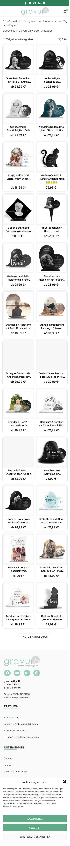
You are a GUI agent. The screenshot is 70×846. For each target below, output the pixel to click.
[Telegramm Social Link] (44, 3)
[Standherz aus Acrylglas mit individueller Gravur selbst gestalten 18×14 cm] (51, 452)
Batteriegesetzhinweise (16, 730)
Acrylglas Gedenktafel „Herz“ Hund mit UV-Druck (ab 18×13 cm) (51, 130)
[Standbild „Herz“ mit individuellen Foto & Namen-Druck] (51, 549)
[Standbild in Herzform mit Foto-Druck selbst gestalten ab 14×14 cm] (18, 306)
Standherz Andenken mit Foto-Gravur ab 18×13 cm (18, 82)
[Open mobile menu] (4, 11)
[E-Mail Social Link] (30, 3)
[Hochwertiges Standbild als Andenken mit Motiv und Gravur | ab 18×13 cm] (51, 59)
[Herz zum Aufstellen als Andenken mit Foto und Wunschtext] (51, 403)
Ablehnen (35, 827)
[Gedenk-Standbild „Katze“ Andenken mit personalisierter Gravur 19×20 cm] (51, 156)
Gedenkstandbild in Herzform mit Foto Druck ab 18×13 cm (18, 280)
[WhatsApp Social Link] (39, 3)
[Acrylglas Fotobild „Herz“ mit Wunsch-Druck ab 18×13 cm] (18, 156)
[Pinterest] (36, 673)
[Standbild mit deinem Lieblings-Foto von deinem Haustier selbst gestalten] (51, 306)
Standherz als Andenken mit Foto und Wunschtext (52, 280)
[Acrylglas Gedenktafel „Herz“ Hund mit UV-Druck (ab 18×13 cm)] (51, 108)
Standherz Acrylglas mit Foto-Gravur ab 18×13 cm (18, 522)
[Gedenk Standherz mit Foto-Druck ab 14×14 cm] (51, 354)
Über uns (8, 758)
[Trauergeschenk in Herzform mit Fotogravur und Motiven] (51, 209)
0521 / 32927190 (21, 694)
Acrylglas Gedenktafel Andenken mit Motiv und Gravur (18, 377)
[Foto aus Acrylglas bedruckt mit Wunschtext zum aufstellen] (18, 549)
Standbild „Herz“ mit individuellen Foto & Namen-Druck (51, 571)
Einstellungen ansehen (35, 836)
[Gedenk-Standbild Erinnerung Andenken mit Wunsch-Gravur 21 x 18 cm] (18, 209)
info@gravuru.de (20, 697)
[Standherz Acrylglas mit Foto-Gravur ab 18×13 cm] (18, 500)
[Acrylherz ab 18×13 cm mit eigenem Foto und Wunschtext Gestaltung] (18, 597)
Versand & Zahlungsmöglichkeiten (21, 723)
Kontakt (8, 765)
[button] (65, 782)
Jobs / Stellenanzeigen (15, 771)
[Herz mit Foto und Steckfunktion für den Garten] (18, 452)
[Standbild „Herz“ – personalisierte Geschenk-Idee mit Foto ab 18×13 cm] (18, 403)
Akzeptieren (35, 818)
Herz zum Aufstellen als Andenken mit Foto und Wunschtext (51, 425)
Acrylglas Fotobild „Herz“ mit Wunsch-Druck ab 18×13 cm (18, 179)
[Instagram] (27, 673)
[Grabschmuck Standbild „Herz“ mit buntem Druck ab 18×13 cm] (18, 108)
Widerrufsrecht (11, 717)
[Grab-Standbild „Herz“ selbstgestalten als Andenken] (51, 500)
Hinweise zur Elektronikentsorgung (21, 736)
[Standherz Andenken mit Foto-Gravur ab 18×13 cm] (18, 59)
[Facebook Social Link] (26, 3)
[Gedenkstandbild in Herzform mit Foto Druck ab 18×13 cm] (18, 257)
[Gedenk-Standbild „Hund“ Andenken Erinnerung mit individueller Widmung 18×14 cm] (51, 597)
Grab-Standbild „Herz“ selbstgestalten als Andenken (51, 522)
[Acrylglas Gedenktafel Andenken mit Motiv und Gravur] (18, 354)
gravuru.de (34, 21)
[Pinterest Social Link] (34, 3)
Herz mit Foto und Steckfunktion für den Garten (18, 474)
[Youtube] (17, 673)
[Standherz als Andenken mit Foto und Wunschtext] (51, 257)
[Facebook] (7, 673)
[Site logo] (35, 11)
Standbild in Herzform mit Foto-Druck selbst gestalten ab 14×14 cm (18, 328)
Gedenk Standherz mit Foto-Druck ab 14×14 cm (52, 377)
